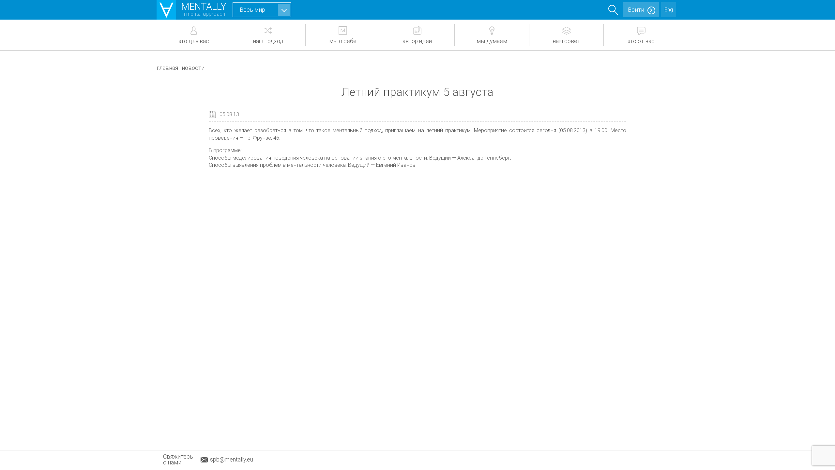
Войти (636, 9)
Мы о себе (343, 41)
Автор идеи (417, 41)
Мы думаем (492, 41)
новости (193, 67)
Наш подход (268, 41)
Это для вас (193, 41)
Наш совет (566, 41)
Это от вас (641, 41)
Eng (668, 10)
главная (167, 67)
